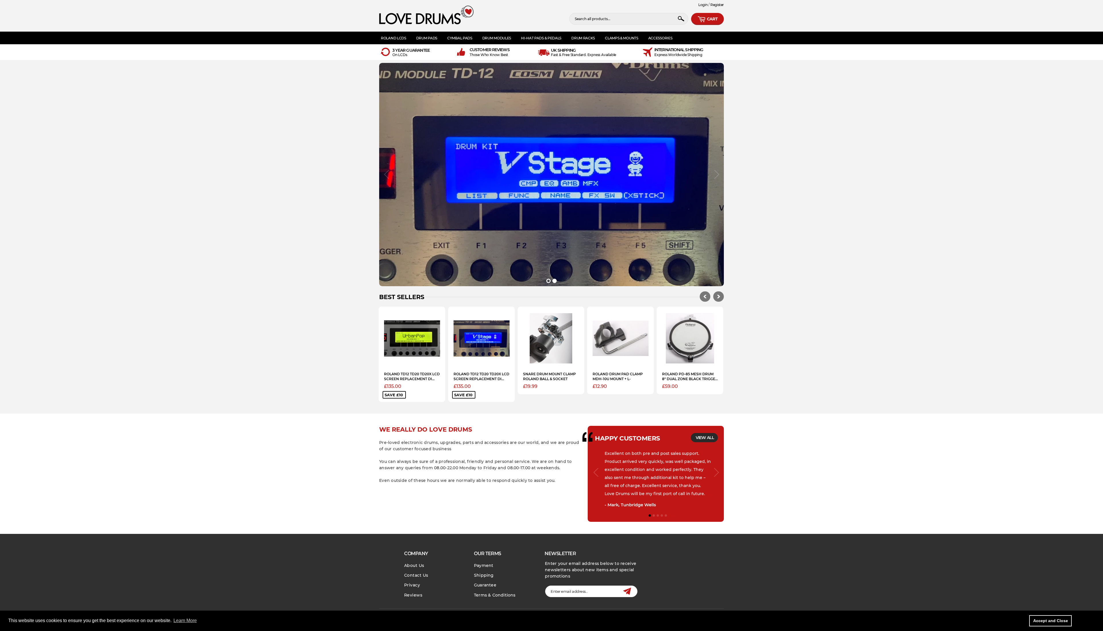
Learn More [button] (185, 620)
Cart (712, 19)
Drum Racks (583, 38)
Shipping (484, 575)
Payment (483, 565)
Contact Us (416, 575)
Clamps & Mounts (621, 38)
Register (717, 5)
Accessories (660, 38)
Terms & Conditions (495, 595)
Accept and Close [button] (1050, 620)
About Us (414, 565)
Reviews (413, 595)
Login (702, 5)
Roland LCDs (393, 38)
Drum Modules (496, 38)
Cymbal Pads (459, 38)
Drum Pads (426, 38)
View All (705, 437)
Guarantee (485, 585)
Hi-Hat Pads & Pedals (541, 38)
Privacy (412, 585)
